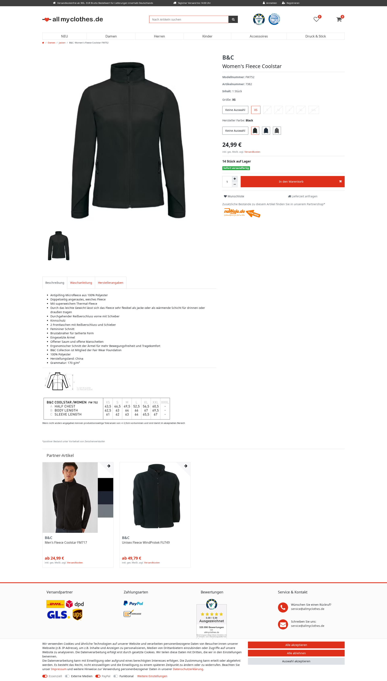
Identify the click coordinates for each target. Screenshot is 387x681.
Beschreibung (54, 283)
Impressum (59, 669)
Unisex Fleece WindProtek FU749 (146, 543)
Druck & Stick (315, 36)
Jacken (62, 42)
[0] (340, 20)
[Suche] (233, 19)
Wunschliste (235, 196)
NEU (64, 36)
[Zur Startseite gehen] (43, 42)
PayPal (106, 676)
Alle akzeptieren (296, 645)
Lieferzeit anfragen (304, 196)
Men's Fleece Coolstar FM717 (66, 543)
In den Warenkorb (291, 181)
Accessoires (259, 36)
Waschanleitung (81, 283)
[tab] (54, 283)
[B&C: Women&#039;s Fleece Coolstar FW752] (106, 395)
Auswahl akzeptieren (296, 661)
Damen (111, 36)
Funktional (127, 676)
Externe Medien (82, 676)
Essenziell (55, 676)
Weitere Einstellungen (152, 676)
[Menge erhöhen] (235, 179)
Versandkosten (252, 151)
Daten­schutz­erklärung (188, 669)
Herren (159, 36)
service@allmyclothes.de (307, 609)
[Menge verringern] (235, 184)
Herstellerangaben (110, 283)
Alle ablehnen (296, 653)
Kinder (207, 36)
